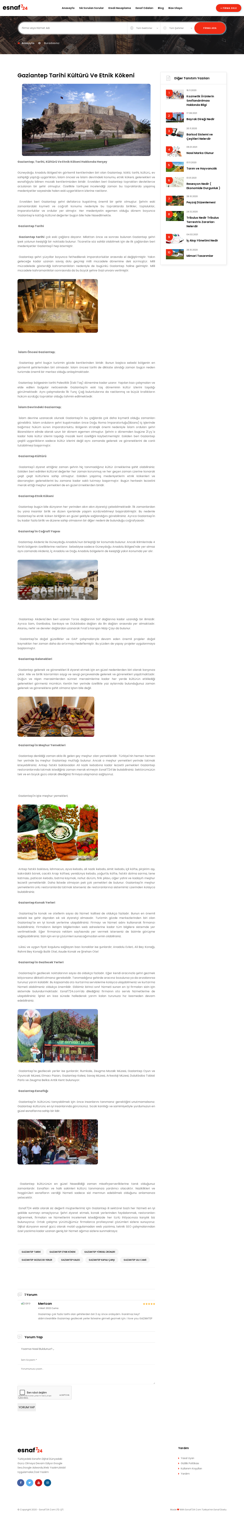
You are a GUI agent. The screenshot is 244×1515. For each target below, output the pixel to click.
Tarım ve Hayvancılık (201, 168)
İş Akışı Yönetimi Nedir (202, 240)
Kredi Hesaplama (119, 8)
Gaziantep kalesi (70, 1259)
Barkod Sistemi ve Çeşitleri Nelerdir (199, 136)
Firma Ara (210, 28)
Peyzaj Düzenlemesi (200, 202)
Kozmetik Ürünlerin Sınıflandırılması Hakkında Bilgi (200, 100)
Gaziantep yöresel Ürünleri (99, 1251)
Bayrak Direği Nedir (200, 119)
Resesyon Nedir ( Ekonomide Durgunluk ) (203, 186)
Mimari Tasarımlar (199, 256)
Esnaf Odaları (144, 8)
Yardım (185, 1473)
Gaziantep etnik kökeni (62, 1251)
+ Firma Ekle (228, 8)
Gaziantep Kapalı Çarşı (102, 1259)
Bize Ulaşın (175, 8)
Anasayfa (68, 8)
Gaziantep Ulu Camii (135, 1259)
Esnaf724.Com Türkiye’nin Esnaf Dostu (205, 1509)
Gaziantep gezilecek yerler (37, 1259)
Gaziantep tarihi (31, 1251)
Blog (161, 8)
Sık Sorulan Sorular (91, 8)
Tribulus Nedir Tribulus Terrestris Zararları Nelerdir (202, 222)
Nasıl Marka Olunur (200, 153)
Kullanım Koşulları (191, 1468)
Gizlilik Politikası (190, 1463)
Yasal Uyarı (187, 1458)
